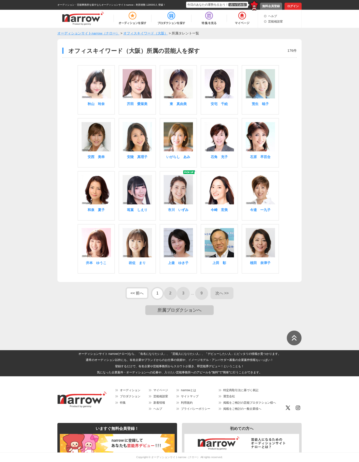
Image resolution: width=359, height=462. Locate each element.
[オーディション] (132, 18)
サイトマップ (190, 396)
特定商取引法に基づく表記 (240, 390)
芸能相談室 (275, 21)
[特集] (209, 18)
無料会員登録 (271, 6)
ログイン (293, 6)
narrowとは (188, 390)
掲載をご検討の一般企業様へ (242, 408)
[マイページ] (242, 18)
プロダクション (130, 396)
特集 (123, 402)
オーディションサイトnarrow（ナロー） (175, 457)
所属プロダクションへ (179, 310)
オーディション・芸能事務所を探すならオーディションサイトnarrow (95, 4)
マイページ (160, 390)
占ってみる (237, 4)
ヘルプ (272, 16)
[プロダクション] (171, 18)
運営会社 (229, 396)
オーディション (130, 390)
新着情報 (159, 402)
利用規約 (187, 402)
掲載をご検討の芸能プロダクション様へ (249, 402)
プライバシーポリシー (195, 408)
